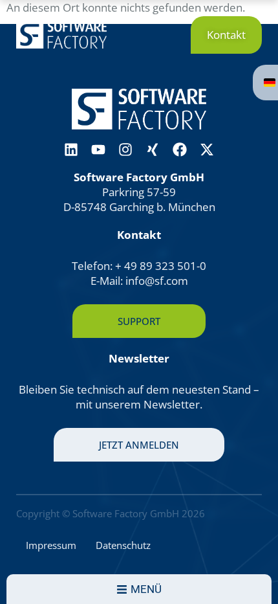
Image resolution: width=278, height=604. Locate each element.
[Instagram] (125, 149)
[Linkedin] (71, 149)
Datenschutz (123, 545)
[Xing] (152, 149)
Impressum (51, 545)
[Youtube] (98, 149)
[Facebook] (180, 149)
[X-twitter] (207, 149)
